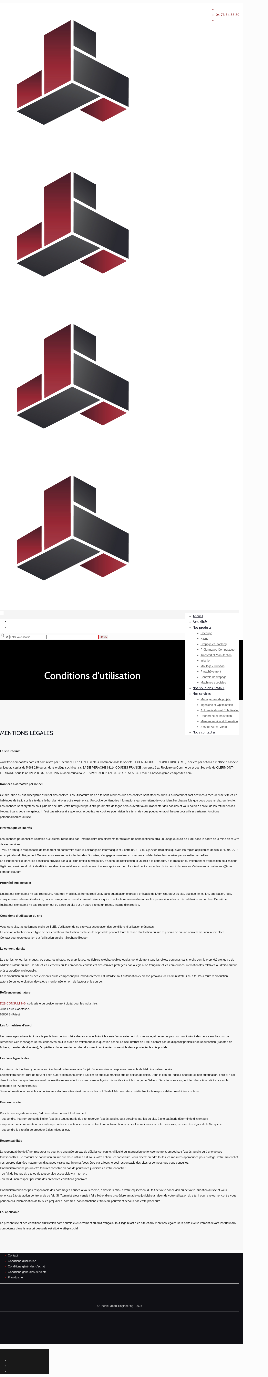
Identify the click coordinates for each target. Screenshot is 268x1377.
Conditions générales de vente (27, 1272)
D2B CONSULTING (13, 1003)
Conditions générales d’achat (26, 1266)
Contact (13, 1255)
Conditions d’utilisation (22, 1261)
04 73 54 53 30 (227, 15)
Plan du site (15, 1277)
